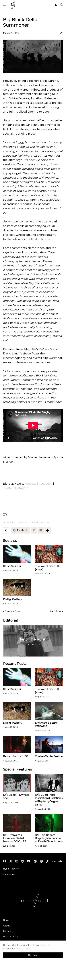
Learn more (22, 948)
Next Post (55, 611)
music (42, 522)
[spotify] (41, 861)
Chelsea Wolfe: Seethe (49, 756)
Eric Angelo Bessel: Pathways (46, 724)
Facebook (45, 483)
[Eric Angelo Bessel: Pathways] (49, 711)
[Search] (62, 4)
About (6, 925)
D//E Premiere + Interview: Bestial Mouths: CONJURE (14, 838)
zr (48, 522)
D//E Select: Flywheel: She (16, 796)
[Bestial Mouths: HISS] (17, 744)
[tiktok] (47, 861)
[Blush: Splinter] (17, 554)
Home (6, 920)
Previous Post (12, 611)
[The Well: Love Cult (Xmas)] (49, 554)
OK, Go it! (33, 955)
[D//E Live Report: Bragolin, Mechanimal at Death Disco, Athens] (49, 823)
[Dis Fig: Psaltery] (17, 587)
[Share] (61, 33)
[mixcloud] (53, 861)
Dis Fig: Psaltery (12, 599)
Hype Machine (11, 868)
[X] (34, 530)
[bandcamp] (35, 861)
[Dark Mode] (56, 4)
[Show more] (48, 530)
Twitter (8, 488)
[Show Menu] (4, 4)
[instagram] (16, 861)
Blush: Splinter (12, 566)
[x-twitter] (10, 861)
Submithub (9, 874)
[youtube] (29, 861)
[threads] (22, 861)
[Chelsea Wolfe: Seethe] (49, 744)
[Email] (41, 530)
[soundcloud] (60, 861)
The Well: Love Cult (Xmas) (47, 568)
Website (31, 483)
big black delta (9, 522)
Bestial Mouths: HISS (15, 756)
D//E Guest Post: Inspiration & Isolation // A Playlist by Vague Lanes (49, 799)
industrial (33, 522)
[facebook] (4, 861)
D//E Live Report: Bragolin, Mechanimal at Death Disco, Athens (49, 838)
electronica (22, 522)
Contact (7, 931)
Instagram (22, 488)
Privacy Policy (10, 936)
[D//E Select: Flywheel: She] (17, 783)
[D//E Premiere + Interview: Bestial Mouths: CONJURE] (17, 823)
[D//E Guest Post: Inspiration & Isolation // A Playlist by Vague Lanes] (49, 783)
